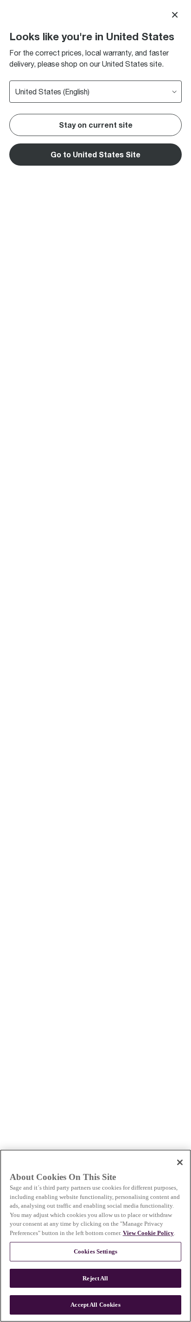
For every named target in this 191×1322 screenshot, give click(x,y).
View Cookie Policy (148, 1232)
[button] (95, 154)
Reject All (95, 1278)
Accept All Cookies (95, 1304)
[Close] (175, 14)
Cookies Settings (95, 1251)
